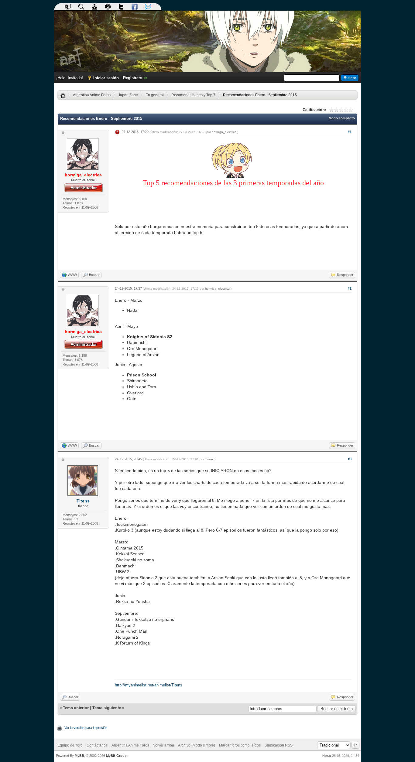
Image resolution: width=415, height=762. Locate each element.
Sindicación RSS (279, 745)
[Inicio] (65, 95)
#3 (350, 459)
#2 (350, 288)
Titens (83, 500)
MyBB (79, 755)
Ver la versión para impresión (85, 728)
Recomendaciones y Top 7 (193, 95)
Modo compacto (342, 118)
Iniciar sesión (106, 78)
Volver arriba (163, 745)
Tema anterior (76, 708)
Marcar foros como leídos (240, 745)
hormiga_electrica (224, 132)
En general (155, 95)
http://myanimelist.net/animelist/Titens (148, 685)
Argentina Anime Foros (92, 95)
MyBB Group (116, 755)
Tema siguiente (106, 708)
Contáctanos (97, 745)
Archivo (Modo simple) (196, 745)
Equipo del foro (70, 745)
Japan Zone (128, 95)
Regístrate (132, 78)
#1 (350, 132)
